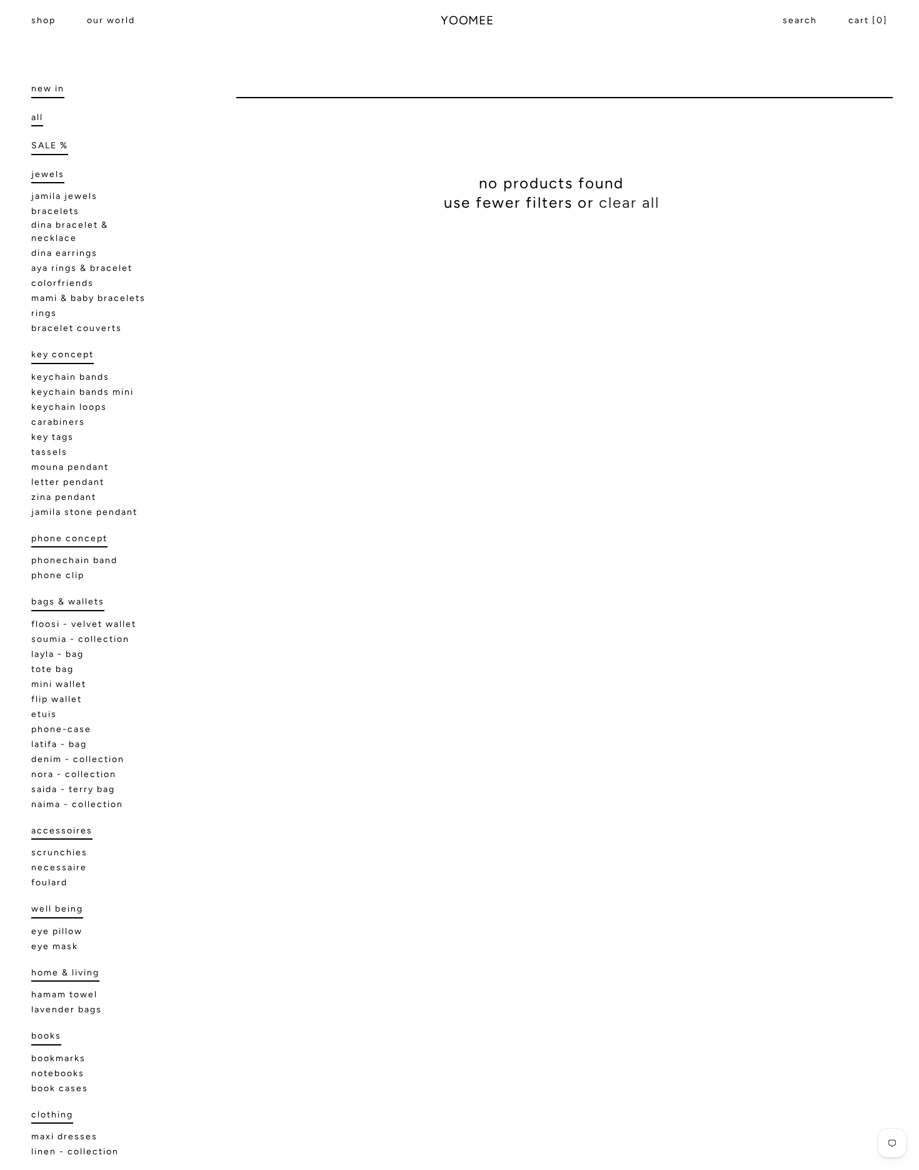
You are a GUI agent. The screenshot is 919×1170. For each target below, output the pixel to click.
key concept (62, 354)
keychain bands (70, 377)
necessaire (59, 867)
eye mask (54, 946)
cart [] (868, 20)
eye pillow (57, 931)
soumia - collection (80, 639)
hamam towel (64, 994)
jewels (47, 174)
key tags (52, 437)
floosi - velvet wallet (83, 624)
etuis (44, 714)
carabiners (58, 422)
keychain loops (69, 407)
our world (111, 20)
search (800, 20)
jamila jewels (64, 196)
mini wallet (58, 684)
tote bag (52, 669)
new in (47, 88)
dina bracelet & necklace (69, 231)
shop (43, 20)
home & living (65, 972)
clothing (52, 1114)
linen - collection (75, 1151)
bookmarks (58, 1058)
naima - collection (77, 804)
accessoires (62, 830)
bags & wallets (67, 601)
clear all (629, 202)
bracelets (55, 211)
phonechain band (74, 560)
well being (57, 908)
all (37, 117)
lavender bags (66, 1009)
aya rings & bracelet (82, 268)
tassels (49, 452)
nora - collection (73, 774)
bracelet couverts (76, 328)
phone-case (61, 729)
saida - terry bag (73, 789)
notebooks (57, 1073)
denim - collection (77, 759)
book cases (59, 1088)
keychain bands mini (82, 392)
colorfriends (62, 283)
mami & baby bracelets (88, 298)
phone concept (69, 538)
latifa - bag (59, 744)
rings (44, 313)
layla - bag (57, 654)
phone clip (57, 575)
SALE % (49, 145)
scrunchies (59, 852)
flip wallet (56, 699)
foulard (49, 882)
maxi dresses (64, 1136)
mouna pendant (70, 467)
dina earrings (64, 253)
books (46, 1035)
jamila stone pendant (84, 512)
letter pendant (67, 482)
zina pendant (63, 497)
